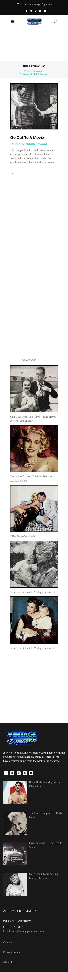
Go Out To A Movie (27, 137)
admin (43, 143)
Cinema (31, 143)
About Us (8, 962)
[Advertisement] (34, 44)
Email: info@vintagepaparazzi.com (23, 931)
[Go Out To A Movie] (34, 106)
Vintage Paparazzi (33, 71)
